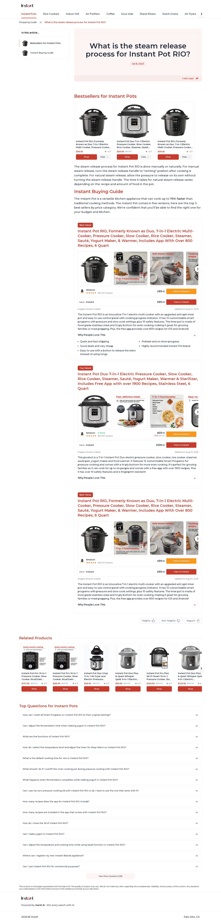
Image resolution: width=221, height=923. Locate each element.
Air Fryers (190, 13)
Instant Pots (28, 13)
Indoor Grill (72, 13)
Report (191, 620)
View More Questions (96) (110, 876)
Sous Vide (127, 13)
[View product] (93, 131)
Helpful (146, 620)
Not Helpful (168, 620)
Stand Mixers (148, 13)
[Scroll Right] (201, 14)
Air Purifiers (93, 13)
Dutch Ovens (170, 13)
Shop (86, 157)
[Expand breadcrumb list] (41, 22)
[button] (197, 78)
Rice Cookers (51, 13)
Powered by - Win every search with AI (47, 905)
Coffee (110, 13)
